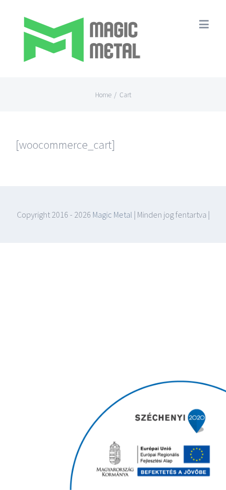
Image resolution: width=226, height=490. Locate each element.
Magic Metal (111, 214)
